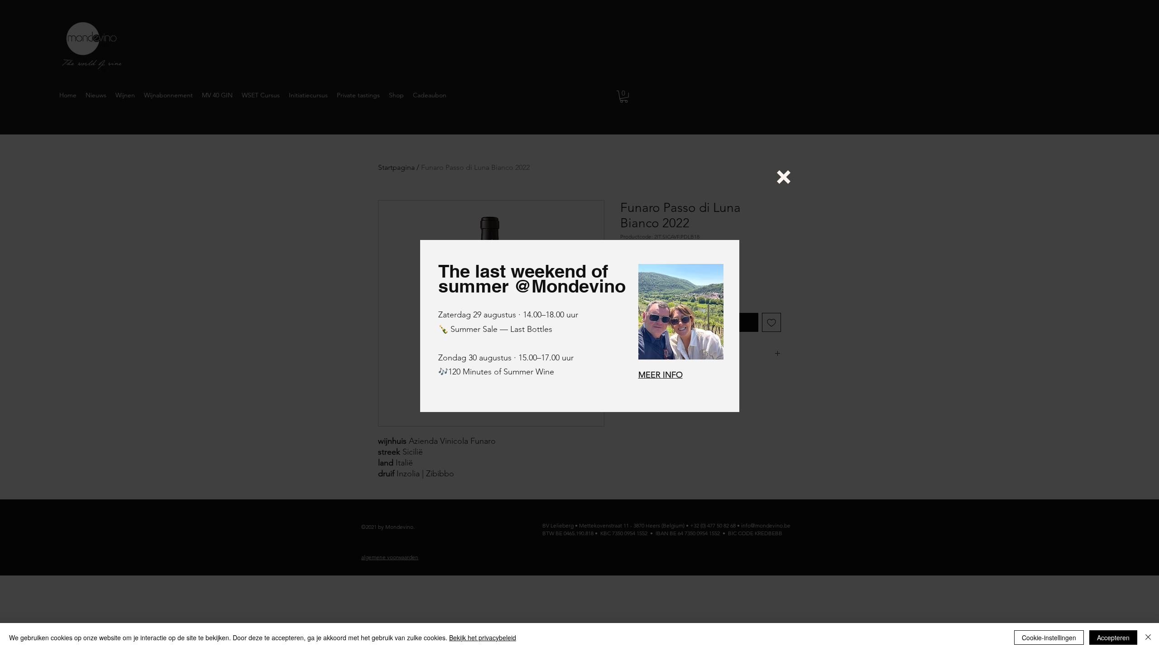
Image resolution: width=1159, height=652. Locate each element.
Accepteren (1113, 637)
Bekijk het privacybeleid (482, 637)
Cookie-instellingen (1049, 637)
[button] (783, 177)
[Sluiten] (1148, 637)
